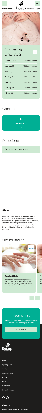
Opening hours (7, 365)
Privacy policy (7, 410)
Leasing (4, 360)
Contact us (6, 386)
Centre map (6, 369)
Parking (4, 377)
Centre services (7, 373)
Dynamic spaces (8, 390)
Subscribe (21, 329)
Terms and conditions (20, 410)
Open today (8, 8)
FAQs (4, 382)
